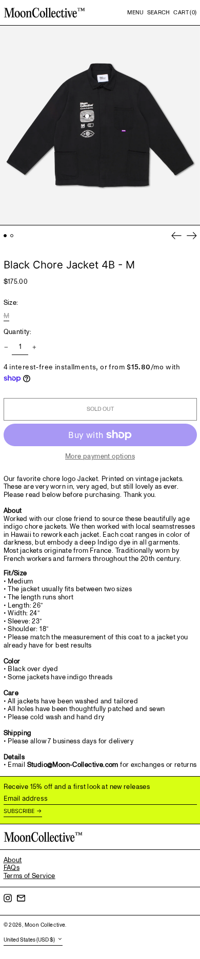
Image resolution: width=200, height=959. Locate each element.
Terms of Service (29, 876)
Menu (135, 12)
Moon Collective (45, 925)
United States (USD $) (30, 940)
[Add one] (34, 347)
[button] (158, 12)
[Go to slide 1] (5, 236)
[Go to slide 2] (12, 236)
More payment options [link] (100, 457)
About (13, 860)
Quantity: (18, 332)
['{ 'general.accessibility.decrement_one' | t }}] (6, 347)
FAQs (12, 867)
